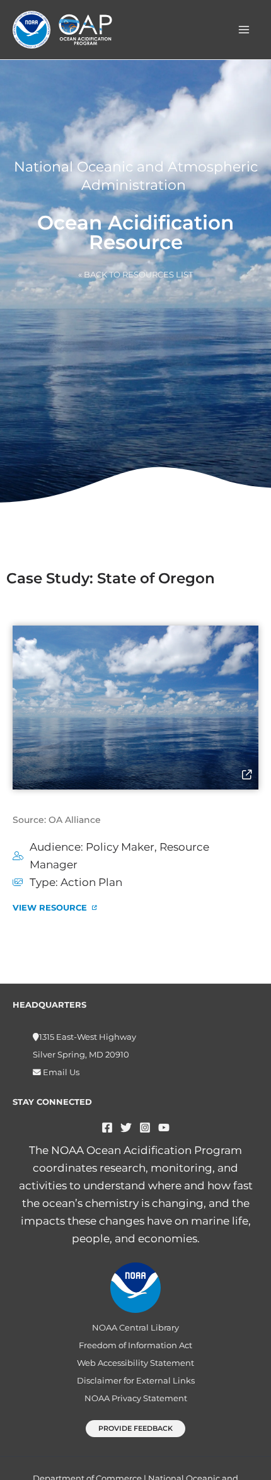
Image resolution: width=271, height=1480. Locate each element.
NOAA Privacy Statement (135, 1398)
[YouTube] (164, 1127)
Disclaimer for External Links (136, 1380)
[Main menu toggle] (244, 29)
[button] (135, 1428)
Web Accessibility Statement (135, 1363)
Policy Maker (120, 847)
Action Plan (91, 882)
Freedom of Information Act (135, 1345)
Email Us (60, 1072)
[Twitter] (126, 1127)
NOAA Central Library (135, 1327)
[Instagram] (145, 1127)
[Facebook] (107, 1127)
